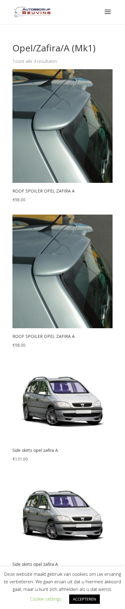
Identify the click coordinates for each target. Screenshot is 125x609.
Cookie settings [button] (46, 599)
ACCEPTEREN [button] (84, 599)
